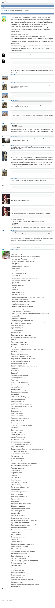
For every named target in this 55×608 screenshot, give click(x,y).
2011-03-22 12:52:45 (15, 145)
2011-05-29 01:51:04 (15, 230)
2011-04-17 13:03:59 (15, 205)
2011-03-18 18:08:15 (15, 82)
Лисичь (3, 205)
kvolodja (3, 249)
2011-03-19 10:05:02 (15, 123)
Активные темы (3, 7)
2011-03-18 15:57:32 (15, 52)
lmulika (3, 52)
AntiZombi (3, 145)
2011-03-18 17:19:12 (15, 74)
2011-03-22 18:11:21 (15, 178)
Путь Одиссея (4, 10)
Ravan (2, 74)
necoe (2, 136)
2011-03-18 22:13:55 (15, 100)
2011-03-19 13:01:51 (15, 136)
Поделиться (12, 52)
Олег (2, 178)
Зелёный (3, 82)
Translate (7, 2)
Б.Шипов (3, 230)
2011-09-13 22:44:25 (15, 249)
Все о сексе (7, 10)
